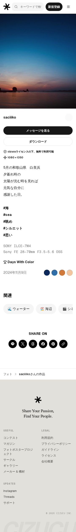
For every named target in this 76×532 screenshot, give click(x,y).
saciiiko (9, 117)
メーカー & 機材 (14, 471)
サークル (9, 460)
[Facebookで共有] (43, 344)
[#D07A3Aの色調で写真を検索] (62, 273)
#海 (6, 208)
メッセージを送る (38, 130)
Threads (9, 497)
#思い (7, 235)
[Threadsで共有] (33, 344)
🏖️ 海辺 (46, 309)
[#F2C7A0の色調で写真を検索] (70, 273)
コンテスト (10, 438)
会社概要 (47, 461)
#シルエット (13, 228)
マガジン (9, 444)
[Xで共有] (23, 344)
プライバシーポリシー (56, 444)
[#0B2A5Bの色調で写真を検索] (47, 273)
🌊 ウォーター (19, 309)
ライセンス (48, 455)
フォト (7, 374)
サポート (9, 503)
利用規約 (47, 438)
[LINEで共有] (12, 344)
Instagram (10, 491)
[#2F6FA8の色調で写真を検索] (54, 273)
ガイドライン (50, 449)
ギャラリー (10, 465)
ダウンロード (38, 141)
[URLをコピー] (63, 344)
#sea (7, 215)
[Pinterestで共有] (53, 344)
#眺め (7, 221)
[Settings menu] (68, 7)
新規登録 (54, 7)
